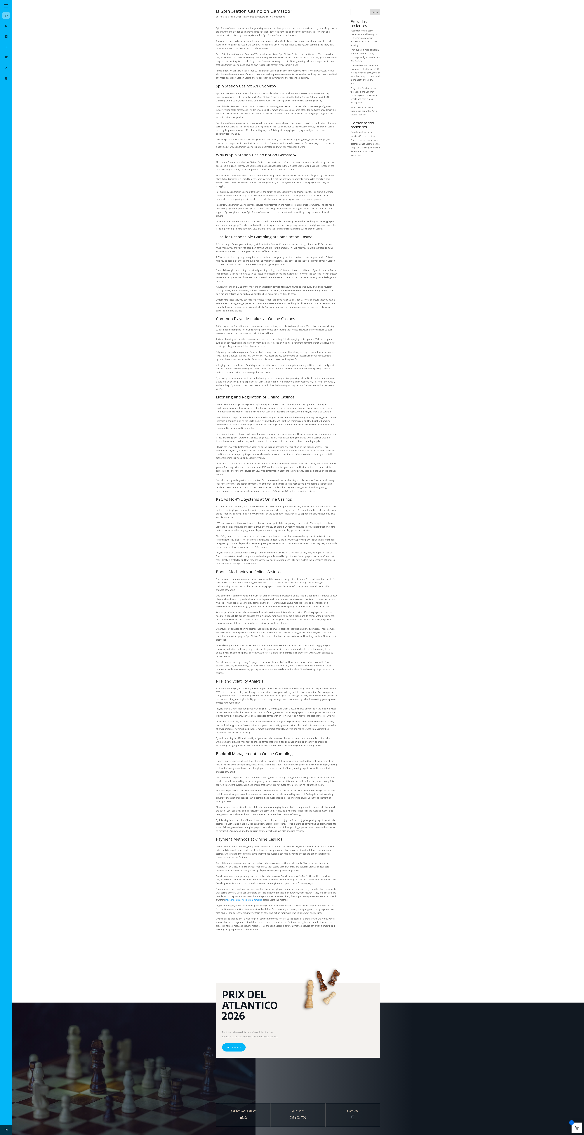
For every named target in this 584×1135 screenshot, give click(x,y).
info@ (243, 1117)
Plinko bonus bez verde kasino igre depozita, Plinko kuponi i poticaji (364, 111)
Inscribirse (234, 1047)
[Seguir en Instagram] (6, 1129)
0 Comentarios (277, 16)
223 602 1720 (298, 1117)
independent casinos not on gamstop (243, 899)
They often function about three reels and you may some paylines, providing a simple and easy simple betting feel (364, 95)
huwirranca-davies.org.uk (255, 16)
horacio (223, 16)
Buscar (375, 11)
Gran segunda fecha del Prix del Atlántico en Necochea (365, 151)
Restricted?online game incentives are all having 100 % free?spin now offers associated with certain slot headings (364, 38)
